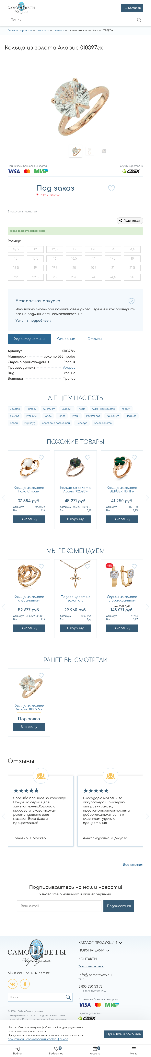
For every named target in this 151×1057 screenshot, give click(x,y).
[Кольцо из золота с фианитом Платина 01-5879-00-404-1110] (29, 578)
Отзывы (94, 339)
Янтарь (31, 409)
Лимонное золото (103, 409)
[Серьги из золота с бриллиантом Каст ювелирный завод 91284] (122, 578)
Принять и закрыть (123, 1034)
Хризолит (113, 416)
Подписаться (119, 906)
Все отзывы (133, 864)
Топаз (61, 416)
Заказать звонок (91, 966)
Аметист (49, 409)
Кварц (14, 423)
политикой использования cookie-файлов (38, 1039)
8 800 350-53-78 (90, 986)
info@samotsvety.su (95, 975)
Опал (48, 416)
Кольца (59, 30)
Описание (66, 339)
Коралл (126, 409)
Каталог (43, 30)
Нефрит (131, 416)
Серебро (81, 423)
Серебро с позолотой (56, 423)
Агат (82, 409)
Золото (15, 409)
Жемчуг (14, 416)
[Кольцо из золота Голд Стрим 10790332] (29, 469)
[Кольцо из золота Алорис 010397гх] (29, 687)
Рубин (75, 416)
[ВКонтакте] (12, 984)
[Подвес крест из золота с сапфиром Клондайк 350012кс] (75, 578)
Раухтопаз (93, 416)
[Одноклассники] (25, 984)
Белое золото (103, 423)
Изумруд (29, 423)
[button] (75, 151)
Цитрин (67, 409)
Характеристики (29, 339)
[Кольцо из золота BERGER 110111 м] (122, 469)
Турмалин (32, 416)
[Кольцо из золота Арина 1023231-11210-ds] (75, 469)
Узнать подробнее (32, 320)
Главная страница (20, 30)
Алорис (69, 367)
